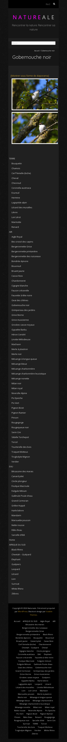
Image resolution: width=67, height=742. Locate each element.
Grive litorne (18, 314)
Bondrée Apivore (20, 261)
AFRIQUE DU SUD (17, 544)
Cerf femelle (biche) (21, 173)
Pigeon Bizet (18, 407)
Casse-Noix (17, 275)
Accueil (37, 51)
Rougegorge (18, 422)
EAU (11, 466)
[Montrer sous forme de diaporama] (30, 75)
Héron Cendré (19, 334)
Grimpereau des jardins (23, 310)
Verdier (15, 461)
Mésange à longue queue (24, 358)
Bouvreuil (16, 266)
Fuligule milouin (44, 661)
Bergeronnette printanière (25, 251)
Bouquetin (17, 163)
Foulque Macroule (20, 486)
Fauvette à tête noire (22, 295)
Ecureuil (15, 192)
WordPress (22, 611)
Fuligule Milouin (19, 490)
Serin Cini (16, 432)
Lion (14, 578)
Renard (15, 227)
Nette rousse (18, 525)
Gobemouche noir (20, 305)
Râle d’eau (17, 530)
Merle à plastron (20, 349)
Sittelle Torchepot (20, 437)
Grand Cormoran (20, 500)
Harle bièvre (18, 510)
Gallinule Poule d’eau (22, 495)
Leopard (16, 569)
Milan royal (17, 388)
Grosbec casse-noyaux (23, 324)
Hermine (16, 197)
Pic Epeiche (17, 398)
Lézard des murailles (22, 207)
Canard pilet (18, 476)
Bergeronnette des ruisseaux (26, 256)
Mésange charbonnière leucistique (29, 373)
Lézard (15, 574)
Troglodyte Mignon (21, 456)
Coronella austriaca (21, 187)
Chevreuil (16, 183)
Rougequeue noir (20, 427)
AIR (10, 231)
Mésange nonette (20, 378)
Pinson (15, 417)
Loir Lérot (16, 217)
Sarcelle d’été (18, 534)
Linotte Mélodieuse (21, 339)
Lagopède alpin (19, 202)
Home (12, 539)
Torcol (15, 442)
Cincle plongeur (19, 481)
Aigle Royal (17, 236)
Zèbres (15, 593)
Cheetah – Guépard (21, 554)
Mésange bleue (19, 363)
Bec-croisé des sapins (22, 241)
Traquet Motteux (20, 451)
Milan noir (16, 383)
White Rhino (17, 588)
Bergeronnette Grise (22, 246)
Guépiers (16, 564)
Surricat (15, 583)
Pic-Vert (15, 402)
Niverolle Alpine (19, 393)
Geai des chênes (20, 300)
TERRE (12, 158)
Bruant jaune (18, 270)
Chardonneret (19, 280)
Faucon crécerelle (20, 290)
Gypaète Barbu (19, 329)
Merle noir (17, 354)
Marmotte (16, 222)
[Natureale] (33, 16)
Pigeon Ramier (19, 412)
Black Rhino (17, 549)
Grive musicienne (20, 319)
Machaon (16, 344)
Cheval (15, 178)
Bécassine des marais (22, 471)
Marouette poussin (21, 520)
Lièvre (15, 212)
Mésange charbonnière (23, 368)
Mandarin (16, 515)
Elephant (16, 559)
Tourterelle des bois (21, 446)
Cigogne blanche (20, 285)
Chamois (16, 168)
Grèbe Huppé (18, 505)
